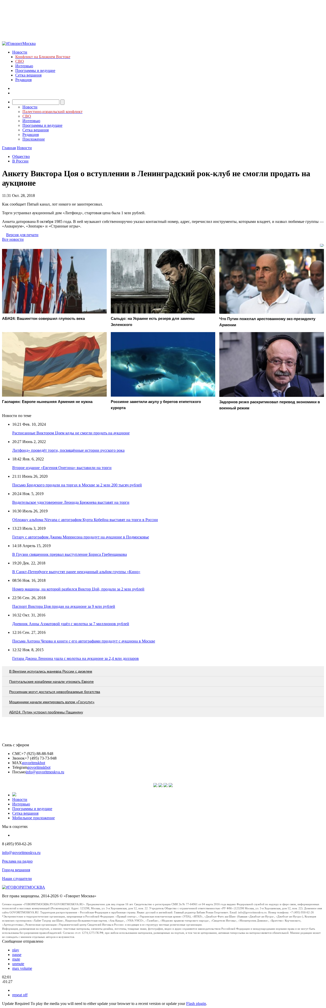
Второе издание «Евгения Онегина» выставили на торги (62, 467)
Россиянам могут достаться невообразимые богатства (54, 692)
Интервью (24, 66)
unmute (18, 964)
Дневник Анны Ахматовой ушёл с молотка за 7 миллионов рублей (70, 624)
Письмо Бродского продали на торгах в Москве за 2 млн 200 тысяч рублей (77, 485)
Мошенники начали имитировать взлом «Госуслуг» (51, 702)
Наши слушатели (17, 878)
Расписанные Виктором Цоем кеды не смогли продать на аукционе (71, 433)
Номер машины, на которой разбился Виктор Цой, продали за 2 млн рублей (78, 589)
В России (20, 161)
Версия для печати (22, 235)
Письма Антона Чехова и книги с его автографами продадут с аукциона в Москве (83, 641)
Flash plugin (196, 1003)
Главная (9, 148)
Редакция (23, 80)
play (15, 950)
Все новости (13, 239)
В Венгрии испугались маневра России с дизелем (50, 671)
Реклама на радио (17, 861)
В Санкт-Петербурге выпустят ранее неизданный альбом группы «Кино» (76, 572)
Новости (19, 52)
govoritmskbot (33, 763)
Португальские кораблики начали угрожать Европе (51, 681)
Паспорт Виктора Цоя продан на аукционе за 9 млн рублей (63, 606)
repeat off (20, 995)
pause (16, 954)
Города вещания (16, 870)
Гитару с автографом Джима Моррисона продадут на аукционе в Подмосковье (80, 537)
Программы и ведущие (35, 70)
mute (16, 959)
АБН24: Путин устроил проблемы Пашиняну (46, 712)
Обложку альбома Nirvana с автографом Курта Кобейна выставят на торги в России (85, 520)
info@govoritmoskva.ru (45, 772)
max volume (22, 968)
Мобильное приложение (33, 818)
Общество (21, 156)
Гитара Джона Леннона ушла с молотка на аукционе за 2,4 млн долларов (75, 658)
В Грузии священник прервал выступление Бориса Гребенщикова (69, 554)
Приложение (33, 139)
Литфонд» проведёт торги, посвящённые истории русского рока (68, 450)
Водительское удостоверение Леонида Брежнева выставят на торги (70, 502)
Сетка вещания (28, 75)
